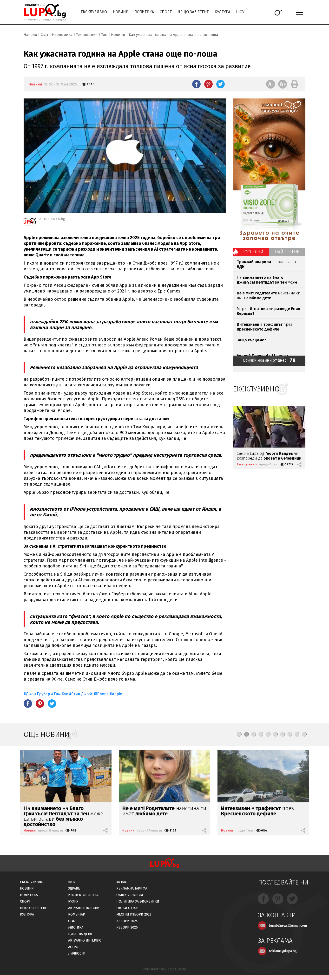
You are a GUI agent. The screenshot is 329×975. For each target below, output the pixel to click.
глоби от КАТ (127, 908)
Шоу (240, 12)
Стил (72, 921)
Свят (44, 34)
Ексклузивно (94, 12)
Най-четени (287, 251)
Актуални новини (83, 908)
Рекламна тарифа (131, 888)
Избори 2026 (127, 927)
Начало (30, 34)
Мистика (75, 927)
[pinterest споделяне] (208, 84)
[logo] (45, 12)
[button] (239, 734)
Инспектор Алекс (83, 895)
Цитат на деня (80, 934)
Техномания (87, 34)
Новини (120, 12)
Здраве (74, 888)
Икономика (62, 34)
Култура (222, 12)
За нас (121, 882)
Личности (77, 953)
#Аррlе (116, 694)
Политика (144, 12)
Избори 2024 (127, 921)
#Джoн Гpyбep (37, 694)
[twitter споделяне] (220, 84)
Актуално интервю (84, 940)
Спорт (166, 12)
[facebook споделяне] (196, 84)
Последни (252, 251)
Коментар (76, 914)
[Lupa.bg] (30, 223)
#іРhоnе (101, 694)
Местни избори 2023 (133, 914)
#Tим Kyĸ (59, 694)
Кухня (73, 901)
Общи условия (129, 895)
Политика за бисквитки (137, 901)
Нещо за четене (193, 12)
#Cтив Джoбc (81, 694)
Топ (104, 34)
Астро (73, 947)
